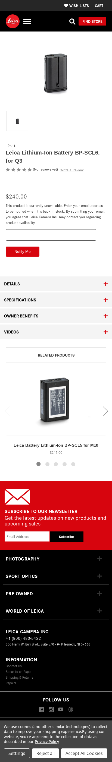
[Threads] (70, 710)
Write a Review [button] (71, 169)
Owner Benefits (21, 316)
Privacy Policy (46, 741)
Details (12, 284)
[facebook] (41, 710)
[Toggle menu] (27, 21)
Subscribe (66, 536)
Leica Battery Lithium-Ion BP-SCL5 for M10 (56, 445)
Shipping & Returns (19, 677)
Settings (16, 753)
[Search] (72, 21)
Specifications (20, 300)
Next (105, 410)
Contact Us (14, 665)
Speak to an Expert (19, 671)
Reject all (45, 753)
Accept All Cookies (84, 753)
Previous (7, 410)
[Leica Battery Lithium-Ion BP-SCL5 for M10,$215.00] (56, 404)
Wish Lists (79, 5)
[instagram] (51, 710)
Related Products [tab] (56, 355)
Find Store (92, 21)
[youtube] (61, 710)
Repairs (11, 683)
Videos (11, 332)
